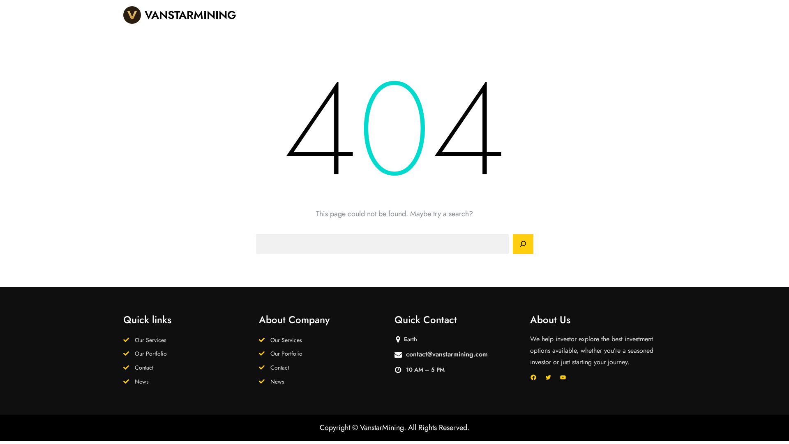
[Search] (523, 244)
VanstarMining (190, 15)
